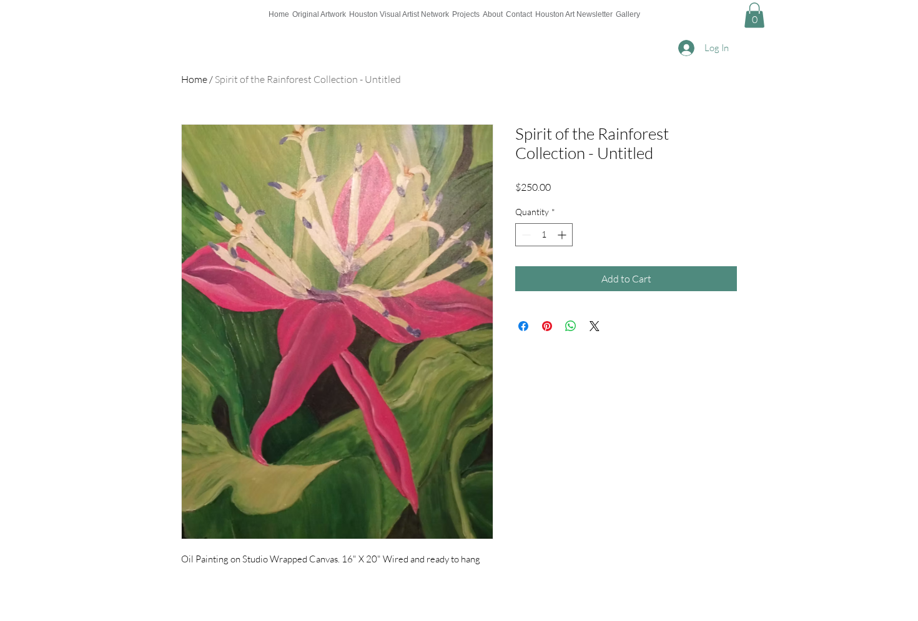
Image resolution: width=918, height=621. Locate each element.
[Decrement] (525, 235)
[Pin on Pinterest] (547, 326)
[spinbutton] (544, 235)
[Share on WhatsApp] (570, 326)
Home (194, 79)
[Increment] (563, 235)
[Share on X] (594, 326)
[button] (754, 15)
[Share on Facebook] (523, 326)
